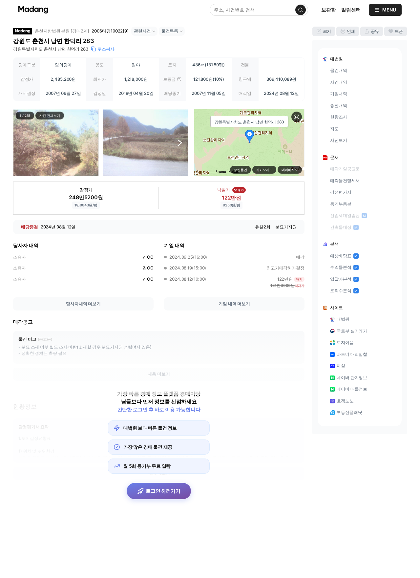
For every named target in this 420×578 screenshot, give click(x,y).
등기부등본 (340, 203)
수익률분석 (343, 267)
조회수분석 (343, 290)
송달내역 (338, 105)
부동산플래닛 (349, 412)
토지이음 (345, 342)
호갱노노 (345, 400)
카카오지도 (264, 170)
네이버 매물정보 (352, 389)
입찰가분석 (343, 279)
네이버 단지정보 (352, 377)
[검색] (300, 10)
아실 (341, 365)
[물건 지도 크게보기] (296, 117)
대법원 (343, 319)
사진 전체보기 (49, 116)
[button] (55, 142)
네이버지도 (290, 170)
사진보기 (338, 140)
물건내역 (338, 70)
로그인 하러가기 (163, 491)
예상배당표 (343, 255)
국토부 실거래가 (352, 330)
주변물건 (240, 170)
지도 (334, 128)
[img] (179, 79)
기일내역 (338, 93)
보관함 (328, 10)
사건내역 (338, 82)
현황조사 (338, 116)
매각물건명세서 (345, 180)
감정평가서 (340, 192)
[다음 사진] (180, 142)
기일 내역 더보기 (234, 303)
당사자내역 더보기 (83, 303)
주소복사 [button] (106, 49)
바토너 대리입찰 (352, 354)
